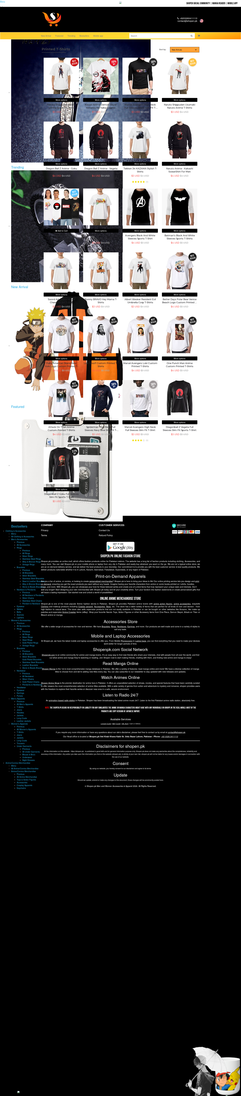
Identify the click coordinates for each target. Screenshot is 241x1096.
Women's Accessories (21, 620)
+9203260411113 (188, 18)
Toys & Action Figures (26, 779)
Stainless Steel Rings (31, 558)
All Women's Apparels (26, 729)
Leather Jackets (24, 721)
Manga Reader (218, 3)
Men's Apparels (18, 698)
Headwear (21, 687)
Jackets (20, 715)
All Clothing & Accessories (22, 536)
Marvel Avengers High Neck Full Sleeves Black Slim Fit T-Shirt (140, 107)
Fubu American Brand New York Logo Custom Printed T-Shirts (61, 366)
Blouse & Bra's (28, 754)
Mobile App (232, 3)
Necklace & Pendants (26, 589)
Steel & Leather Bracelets (33, 581)
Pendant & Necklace (31, 603)
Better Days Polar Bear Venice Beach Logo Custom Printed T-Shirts (179, 302)
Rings (19, 547)
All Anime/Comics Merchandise (24, 768)
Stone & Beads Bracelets (33, 586)
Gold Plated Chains (30, 681)
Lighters (20, 617)
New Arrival (46, 35)
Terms (44, 535)
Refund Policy (106, 535)
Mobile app (98, 35)
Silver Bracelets (29, 575)
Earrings (20, 693)
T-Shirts (20, 707)
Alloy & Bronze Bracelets (33, 584)
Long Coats (22, 718)
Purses (20, 695)
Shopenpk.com (48, 654)
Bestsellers (84, 35)
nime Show (50, 683)
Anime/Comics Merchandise (18, 762)
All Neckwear (28, 676)
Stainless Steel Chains (32, 600)
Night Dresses (28, 760)
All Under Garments (31, 751)
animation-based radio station (62, 700)
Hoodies (20, 712)
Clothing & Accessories (16, 530)
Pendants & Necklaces (32, 684)
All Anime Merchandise (27, 776)
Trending (71, 35)
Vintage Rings (28, 564)
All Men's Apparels (25, 704)
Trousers (21, 743)
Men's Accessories (19, 539)
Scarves (20, 614)
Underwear (27, 757)
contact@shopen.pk (187, 20)
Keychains (21, 788)
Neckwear (21, 670)
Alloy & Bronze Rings (31, 561)
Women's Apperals (19, 723)
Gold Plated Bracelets (31, 659)
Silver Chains (28, 598)
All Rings (26, 553)
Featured (59, 35)
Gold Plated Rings (30, 642)
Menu (13, 533)
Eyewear (20, 606)
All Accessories (23, 544)
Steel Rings (27, 639)
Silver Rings (27, 556)
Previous (20, 542)
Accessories (22, 782)
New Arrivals (177, 49)
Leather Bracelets (30, 665)
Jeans (19, 709)
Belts (19, 612)
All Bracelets (27, 572)
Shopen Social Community (198, 3)
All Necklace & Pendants (33, 595)
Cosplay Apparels (24, 785)
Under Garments (24, 746)
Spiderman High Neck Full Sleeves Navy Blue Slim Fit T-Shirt (101, 430)
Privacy (44, 530)
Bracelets (21, 567)
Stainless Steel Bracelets (33, 578)
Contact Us (104, 530)
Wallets (20, 609)
